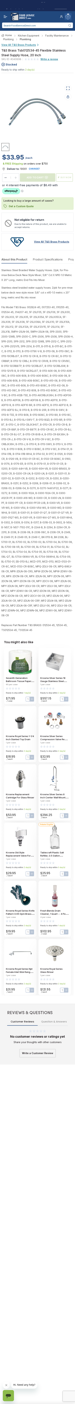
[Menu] (4, 16)
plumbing (8, 39)
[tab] (5, 147)
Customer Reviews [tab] (22, 1021)
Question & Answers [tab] (54, 1021)
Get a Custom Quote (21, 206)
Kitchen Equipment (28, 35)
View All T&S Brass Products (18, 44)
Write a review (49, 59)
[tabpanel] (37, 450)
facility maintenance (57, 35)
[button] (61, 16)
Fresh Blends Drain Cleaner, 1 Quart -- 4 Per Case (53, 913)
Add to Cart (35, 177)
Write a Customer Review (37, 1053)
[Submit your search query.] (69, 25)
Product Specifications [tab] (48, 259)
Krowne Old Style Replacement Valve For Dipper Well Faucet (18, 855)
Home (8, 35)
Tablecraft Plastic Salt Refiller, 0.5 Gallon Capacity (52, 855)
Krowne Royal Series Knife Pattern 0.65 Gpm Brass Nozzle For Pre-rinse (20, 913)
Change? (34, 168)
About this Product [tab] (14, 259)
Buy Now (66, 177)
